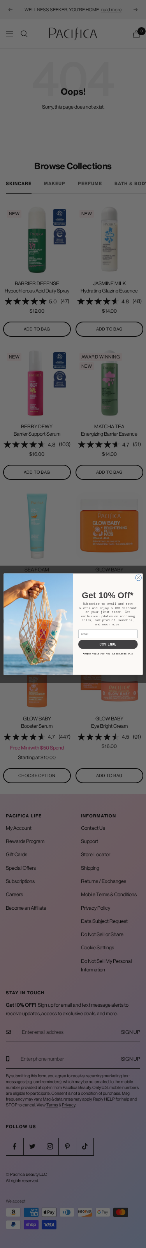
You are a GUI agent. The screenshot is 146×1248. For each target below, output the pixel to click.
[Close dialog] (138, 577)
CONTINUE (108, 644)
